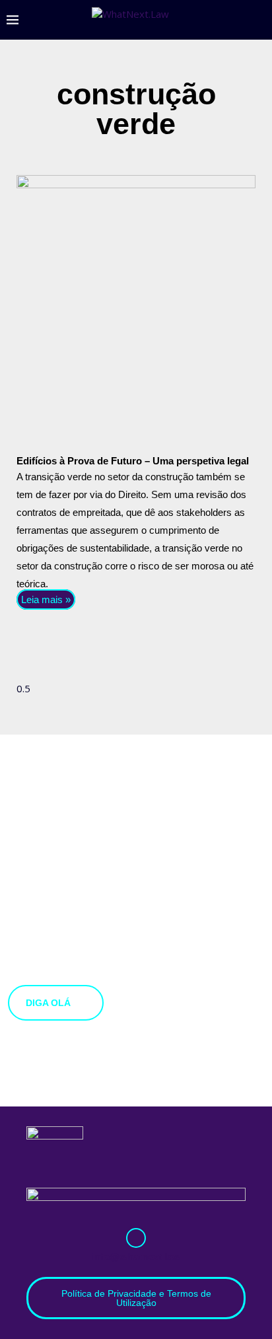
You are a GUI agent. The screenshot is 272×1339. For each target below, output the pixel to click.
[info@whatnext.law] (136, 1238)
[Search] (258, 20)
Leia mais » (46, 599)
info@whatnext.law (136, 1256)
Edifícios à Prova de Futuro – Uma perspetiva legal (133, 460)
